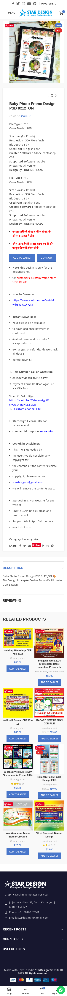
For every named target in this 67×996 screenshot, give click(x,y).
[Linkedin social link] (43, 545)
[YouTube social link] (29, 3)
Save (10, 25)
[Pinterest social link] (34, 3)
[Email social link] (29, 545)
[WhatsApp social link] (47, 545)
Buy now (46, 257)
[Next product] (56, 96)
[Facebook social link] (13, 3)
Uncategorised (31, 539)
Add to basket (22, 257)
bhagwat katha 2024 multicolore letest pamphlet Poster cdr (49, 664)
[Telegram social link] (52, 545)
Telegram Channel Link (26, 409)
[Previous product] (48, 96)
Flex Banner (41, 671)
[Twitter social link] (18, 3)
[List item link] (33, 912)
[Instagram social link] (23, 3)
